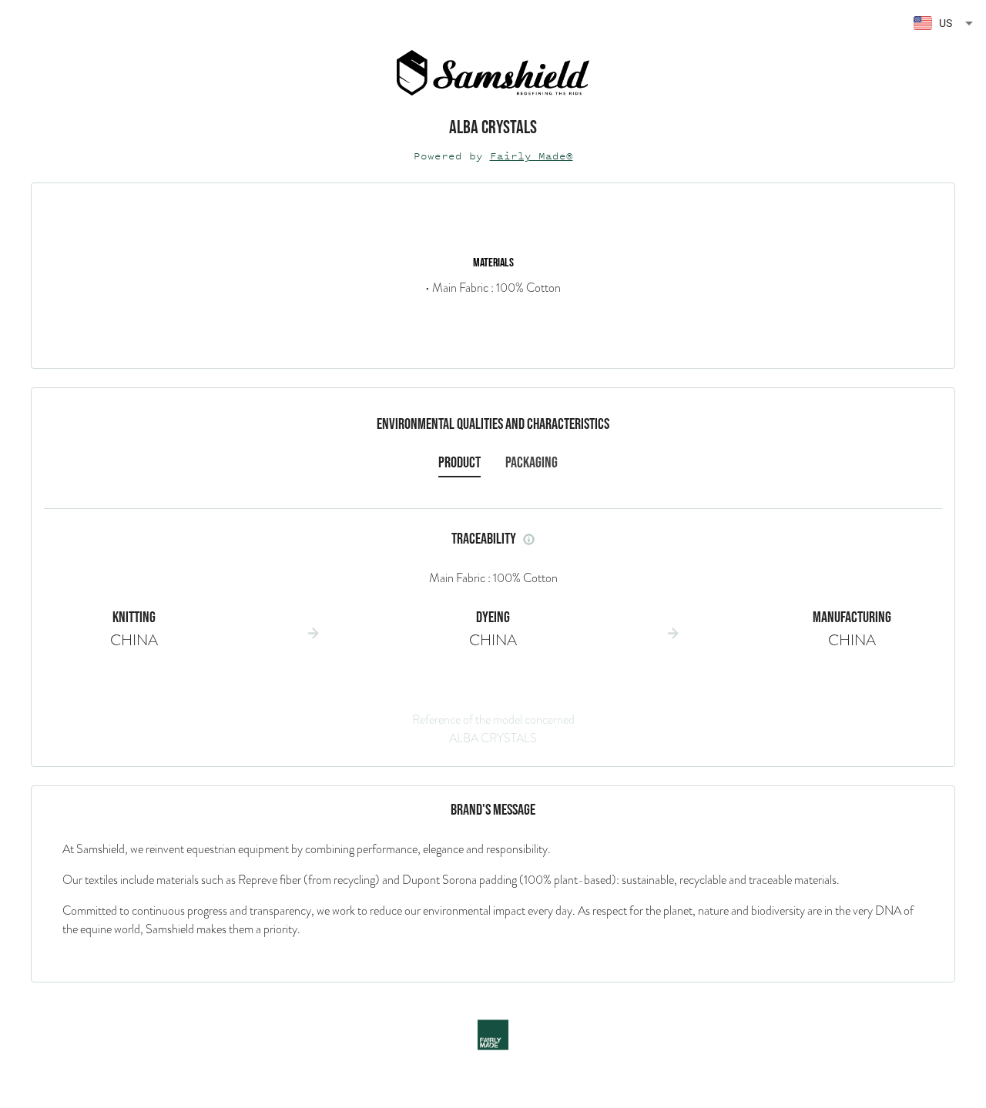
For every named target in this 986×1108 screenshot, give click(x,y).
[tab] (459, 462)
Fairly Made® (531, 155)
